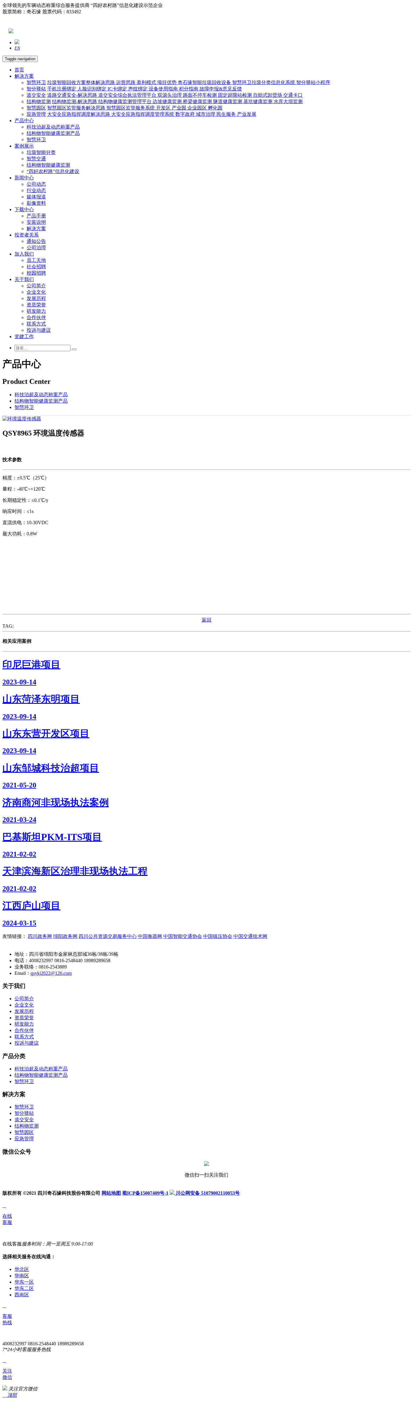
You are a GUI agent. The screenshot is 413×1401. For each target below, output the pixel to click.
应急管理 (36, 114)
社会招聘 (36, 266)
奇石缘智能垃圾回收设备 (205, 82)
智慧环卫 (36, 82)
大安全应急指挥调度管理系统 (143, 114)
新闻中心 (24, 177)
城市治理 (206, 114)
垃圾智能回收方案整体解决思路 (81, 82)
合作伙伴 (36, 317)
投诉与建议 (39, 330)
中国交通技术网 (250, 936)
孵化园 (215, 107)
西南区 (22, 1294)
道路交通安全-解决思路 (72, 95)
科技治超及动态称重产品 (53, 126)
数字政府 (185, 114)
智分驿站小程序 (313, 82)
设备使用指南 (164, 88)
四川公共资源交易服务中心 (108, 936)
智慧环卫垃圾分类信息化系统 (264, 82)
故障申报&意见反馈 (221, 88)
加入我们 (24, 253)
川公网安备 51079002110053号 (207, 1193)
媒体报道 (36, 196)
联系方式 (36, 323)
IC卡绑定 (118, 88)
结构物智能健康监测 (48, 165)
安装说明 (36, 222)
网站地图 (111, 1193)
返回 (206, 619)
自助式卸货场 (268, 95)
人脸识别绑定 (92, 88)
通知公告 (36, 241)
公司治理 (36, 247)
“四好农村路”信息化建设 (53, 171)
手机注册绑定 (62, 88)
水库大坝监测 (288, 101)
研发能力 (36, 311)
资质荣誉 (36, 304)
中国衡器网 (150, 936)
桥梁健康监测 (198, 101)
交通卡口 (293, 95)
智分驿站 (36, 88)
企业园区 (197, 107)
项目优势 (167, 82)
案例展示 (24, 146)
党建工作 (24, 336)
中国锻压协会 (217, 936)
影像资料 (36, 203)
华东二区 (24, 1288)
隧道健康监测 (228, 101)
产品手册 (36, 215)
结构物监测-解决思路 (75, 101)
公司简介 (36, 285)
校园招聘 (36, 273)
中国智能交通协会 (182, 936)
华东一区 (24, 1282)
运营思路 (126, 82)
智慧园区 (36, 107)
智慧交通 (36, 158)
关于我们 (24, 279)
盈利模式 (147, 82)
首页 (19, 69)
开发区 (164, 107)
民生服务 (226, 114)
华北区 (22, 1269)
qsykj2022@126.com (51, 973)
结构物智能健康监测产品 (53, 133)
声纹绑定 (138, 88)
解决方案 (24, 76)
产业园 (179, 107)
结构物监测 (39, 101)
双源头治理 (170, 95)
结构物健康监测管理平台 (125, 101)
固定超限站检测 (235, 95)
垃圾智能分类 (41, 152)
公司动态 (36, 184)
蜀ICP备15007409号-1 (145, 1193)
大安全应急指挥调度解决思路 (79, 114)
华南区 (22, 1275)
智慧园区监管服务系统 (131, 107)
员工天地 (36, 260)
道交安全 (36, 95)
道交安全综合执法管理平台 (128, 95)
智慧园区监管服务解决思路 (76, 107)
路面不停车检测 (200, 95)
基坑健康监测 (258, 101)
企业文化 (36, 292)
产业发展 (246, 114)
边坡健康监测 (168, 101)
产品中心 (24, 120)
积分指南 (189, 88)
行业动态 (36, 190)
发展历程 (36, 298)
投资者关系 (27, 234)
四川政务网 (40, 936)
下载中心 (24, 209)
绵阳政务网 (65, 936)
